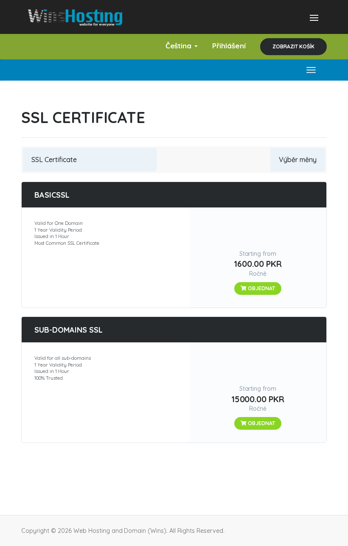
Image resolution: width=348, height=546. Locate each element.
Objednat (261, 288)
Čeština (180, 45)
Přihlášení (229, 45)
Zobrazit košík (293, 46)
